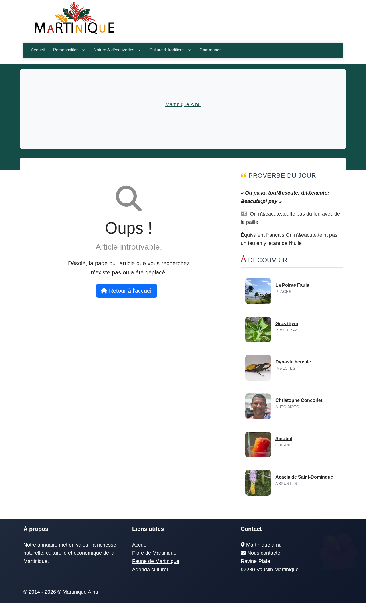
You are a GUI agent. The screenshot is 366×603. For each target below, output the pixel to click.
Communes (211, 50)
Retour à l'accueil (129, 291)
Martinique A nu (183, 104)
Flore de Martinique (154, 553)
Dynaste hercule (293, 361)
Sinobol (283, 438)
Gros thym (286, 323)
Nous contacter (264, 553)
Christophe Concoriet (298, 400)
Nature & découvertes (114, 50)
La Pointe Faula (292, 285)
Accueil (38, 50)
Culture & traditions (167, 50)
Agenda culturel (150, 569)
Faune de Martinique (155, 561)
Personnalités (66, 50)
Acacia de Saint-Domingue (304, 477)
